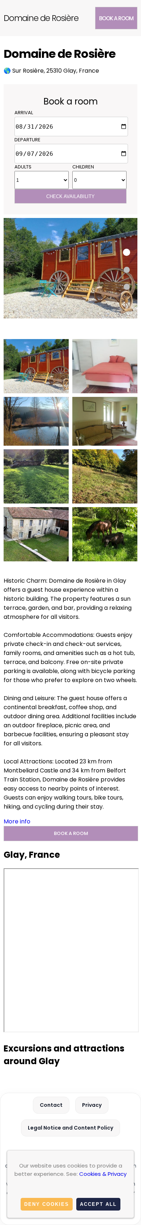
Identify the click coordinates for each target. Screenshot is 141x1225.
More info (17, 821)
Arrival (23, 112)
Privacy (92, 1105)
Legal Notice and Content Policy (70, 1127)
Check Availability (70, 196)
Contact (51, 1105)
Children (83, 166)
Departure (27, 139)
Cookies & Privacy (103, 1174)
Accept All (98, 1204)
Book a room (116, 18)
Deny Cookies (46, 1204)
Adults (22, 166)
